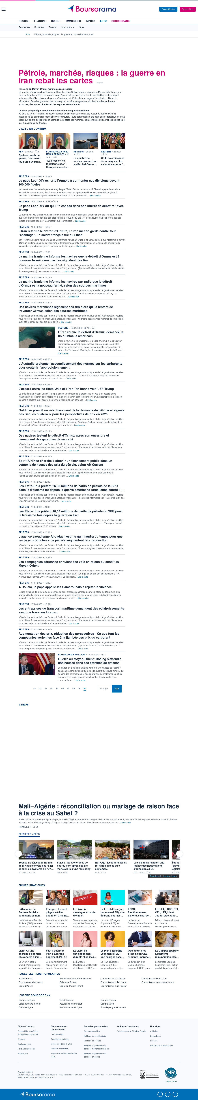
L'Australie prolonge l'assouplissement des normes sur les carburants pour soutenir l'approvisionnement (70, 365)
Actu (103, 21)
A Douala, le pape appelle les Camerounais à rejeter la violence (65, 587)
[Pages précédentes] (29, 689)
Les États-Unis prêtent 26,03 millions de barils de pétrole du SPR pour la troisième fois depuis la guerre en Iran (70, 513)
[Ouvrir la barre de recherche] (152, 9)
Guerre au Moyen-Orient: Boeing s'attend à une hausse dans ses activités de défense (89, 661)
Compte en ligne (27, 999)
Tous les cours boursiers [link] (31, 982)
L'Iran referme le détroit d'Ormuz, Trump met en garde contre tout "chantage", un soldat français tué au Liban (67, 233)
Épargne (40, 21)
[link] (21, 1039)
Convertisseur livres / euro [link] (154, 978)
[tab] (29, 835)
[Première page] (24, 689)
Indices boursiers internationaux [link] (75, 978)
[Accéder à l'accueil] (20, 34)
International (68, 27)
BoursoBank (120, 21)
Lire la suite (95, 195)
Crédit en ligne (26, 1007)
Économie (24, 27)
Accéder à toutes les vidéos (163, 876)
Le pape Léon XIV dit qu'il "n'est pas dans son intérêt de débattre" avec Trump (71, 207)
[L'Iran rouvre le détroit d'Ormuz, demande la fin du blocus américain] (37, 337)
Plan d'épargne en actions (113, 1007)
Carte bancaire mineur (30, 1003)
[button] (3, 9)
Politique (39, 27)
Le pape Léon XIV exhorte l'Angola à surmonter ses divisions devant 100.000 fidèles (69, 182)
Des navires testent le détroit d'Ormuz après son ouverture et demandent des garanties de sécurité (64, 437)
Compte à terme (108, 999)
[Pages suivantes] (90, 689)
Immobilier (73, 21)
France (52, 27)
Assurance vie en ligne (71, 1007)
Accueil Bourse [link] (26, 978)
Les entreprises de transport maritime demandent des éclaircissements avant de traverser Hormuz (71, 610)
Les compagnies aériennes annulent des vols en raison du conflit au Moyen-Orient (69, 563)
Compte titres (107, 1003)
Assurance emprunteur (71, 1003)
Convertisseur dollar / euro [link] (114, 982)
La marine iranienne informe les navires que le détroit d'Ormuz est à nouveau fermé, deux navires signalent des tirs (69, 258)
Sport (82, 27)
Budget (56, 21)
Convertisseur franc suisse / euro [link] (158, 982)
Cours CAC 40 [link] (26, 985)
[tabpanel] (99, 857)
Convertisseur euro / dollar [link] (114, 985)
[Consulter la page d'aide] (156, 9)
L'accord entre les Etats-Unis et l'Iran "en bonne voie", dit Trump (66, 388)
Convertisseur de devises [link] (113, 978)
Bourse (24, 21)
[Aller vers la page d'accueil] (99, 9)
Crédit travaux (66, 999)
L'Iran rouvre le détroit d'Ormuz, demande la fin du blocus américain (90, 334)
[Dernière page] (94, 689)
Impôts (90, 21)
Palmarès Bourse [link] (68, 982)
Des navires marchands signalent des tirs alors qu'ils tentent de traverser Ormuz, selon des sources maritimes (66, 308)
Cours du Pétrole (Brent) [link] (72, 985)
